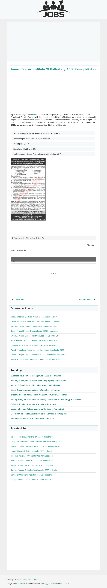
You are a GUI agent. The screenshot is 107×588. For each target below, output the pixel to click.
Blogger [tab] (90, 245)
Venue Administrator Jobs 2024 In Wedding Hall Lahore (35, 390)
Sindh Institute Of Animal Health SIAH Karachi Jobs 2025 (34, 340)
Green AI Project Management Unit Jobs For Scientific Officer (36, 335)
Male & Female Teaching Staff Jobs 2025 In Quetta (32, 465)
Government (36, 114)
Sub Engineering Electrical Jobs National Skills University (34, 316)
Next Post (20, 299)
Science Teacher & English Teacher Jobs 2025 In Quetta (34, 470)
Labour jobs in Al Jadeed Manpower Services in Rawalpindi (37, 409)
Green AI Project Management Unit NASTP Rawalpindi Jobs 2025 (38, 354)
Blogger (46, 583)
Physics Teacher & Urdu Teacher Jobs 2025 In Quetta (33, 460)
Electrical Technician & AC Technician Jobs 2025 (32, 418)
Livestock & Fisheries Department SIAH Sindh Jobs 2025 (34, 345)
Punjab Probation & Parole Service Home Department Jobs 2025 (37, 350)
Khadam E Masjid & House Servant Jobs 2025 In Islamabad (35, 446)
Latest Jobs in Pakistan (31, 579)
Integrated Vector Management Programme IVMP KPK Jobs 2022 (39, 394)
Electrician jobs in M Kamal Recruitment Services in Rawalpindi (39, 413)
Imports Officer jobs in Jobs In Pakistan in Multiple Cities (36, 385)
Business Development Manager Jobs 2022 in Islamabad (36, 375)
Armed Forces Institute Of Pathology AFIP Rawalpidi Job (53, 69)
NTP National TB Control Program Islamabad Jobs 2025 (34, 326)
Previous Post (85, 299)
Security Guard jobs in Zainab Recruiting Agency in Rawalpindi (39, 380)
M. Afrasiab (20, 583)
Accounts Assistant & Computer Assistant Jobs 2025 (32, 455)
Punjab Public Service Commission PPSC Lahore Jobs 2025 (35, 359)
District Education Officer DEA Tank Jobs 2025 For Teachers (35, 321)
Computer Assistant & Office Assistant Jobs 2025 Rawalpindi (35, 441)
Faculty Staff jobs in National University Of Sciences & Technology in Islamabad (46, 399)
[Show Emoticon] (13, 259)
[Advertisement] (53, 42)
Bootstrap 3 (64, 583)
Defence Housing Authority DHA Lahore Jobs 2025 (33, 404)
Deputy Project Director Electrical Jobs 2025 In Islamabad (34, 331)
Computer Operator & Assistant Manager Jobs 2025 (32, 474)
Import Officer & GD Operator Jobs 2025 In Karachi (32, 451)
